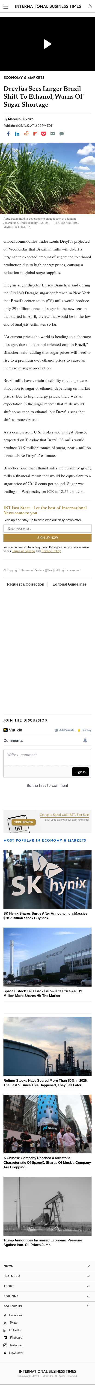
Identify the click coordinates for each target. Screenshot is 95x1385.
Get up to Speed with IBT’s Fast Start (64, 814)
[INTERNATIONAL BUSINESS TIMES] (48, 7)
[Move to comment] (61, 134)
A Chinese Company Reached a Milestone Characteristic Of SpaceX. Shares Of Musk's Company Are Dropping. (47, 1162)
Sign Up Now (23, 822)
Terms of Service (23, 551)
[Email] (52, 134)
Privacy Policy (51, 551)
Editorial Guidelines (70, 584)
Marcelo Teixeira (20, 119)
